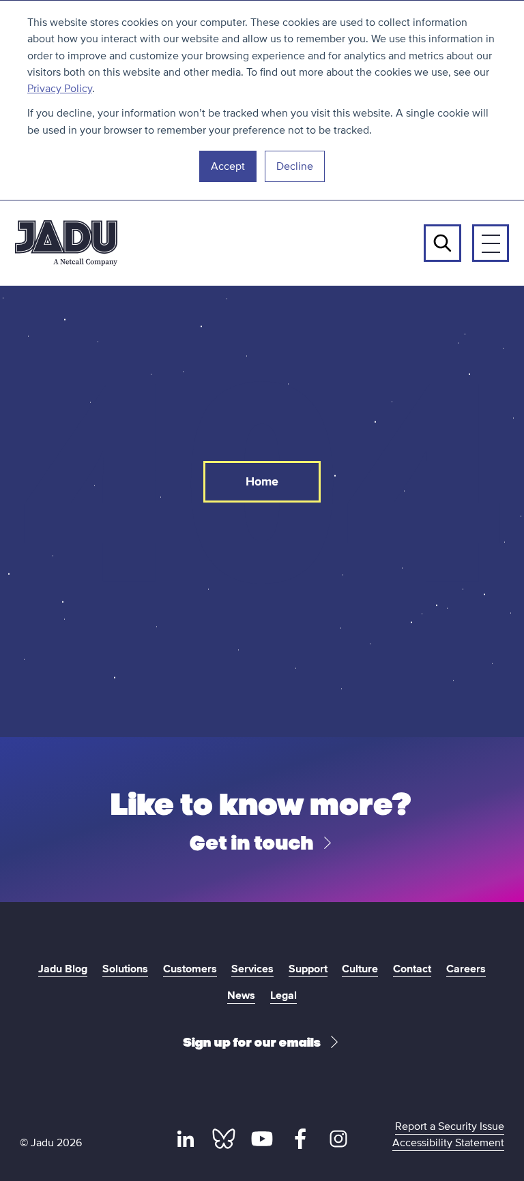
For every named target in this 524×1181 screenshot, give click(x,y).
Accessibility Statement (448, 1143)
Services (252, 969)
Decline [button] (294, 166)
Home (262, 481)
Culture (360, 969)
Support (308, 969)
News (241, 995)
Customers (190, 969)
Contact (412, 969)
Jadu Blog (62, 969)
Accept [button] (228, 166)
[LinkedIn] (185, 1138)
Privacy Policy (59, 88)
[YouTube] (262, 1138)
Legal (283, 995)
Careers (466, 969)
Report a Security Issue (449, 1126)
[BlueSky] (223, 1138)
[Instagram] (337, 1138)
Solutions (125, 969)
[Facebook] (300, 1138)
